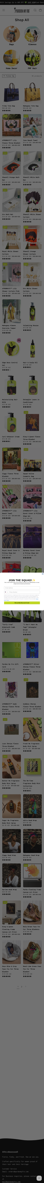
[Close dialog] (42, 574)
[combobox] (6, 592)
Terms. (8, 600)
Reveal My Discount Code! (22, 602)
